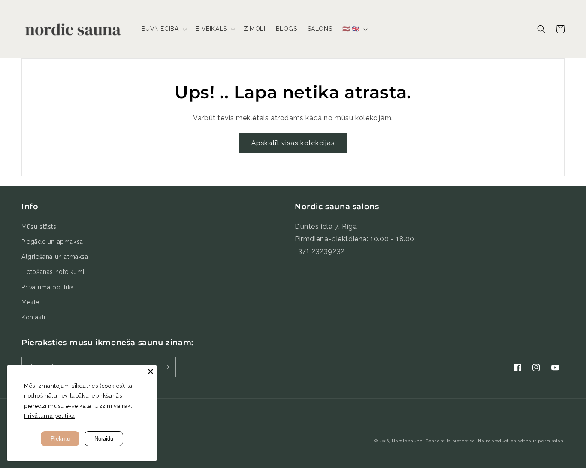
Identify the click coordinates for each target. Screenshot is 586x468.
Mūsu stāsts (39, 226)
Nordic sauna (407, 440)
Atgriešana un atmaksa (54, 256)
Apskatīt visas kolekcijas (293, 143)
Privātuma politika (47, 287)
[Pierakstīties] (166, 367)
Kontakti (33, 317)
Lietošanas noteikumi (53, 271)
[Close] (150, 371)
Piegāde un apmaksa (52, 241)
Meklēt (31, 302)
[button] (163, 29)
